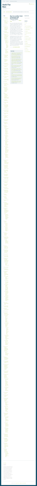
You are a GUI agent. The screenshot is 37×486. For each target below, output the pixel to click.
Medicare (26, 48)
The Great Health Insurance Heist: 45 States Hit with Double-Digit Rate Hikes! (16, 79)
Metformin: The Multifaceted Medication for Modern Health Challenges (6, 408)
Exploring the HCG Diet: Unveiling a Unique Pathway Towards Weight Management (6, 318)
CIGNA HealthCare (27, 29)
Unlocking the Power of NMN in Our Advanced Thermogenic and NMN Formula (7, 216)
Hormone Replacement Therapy (5, 126)
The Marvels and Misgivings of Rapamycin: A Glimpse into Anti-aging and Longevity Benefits (6, 367)
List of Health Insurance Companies (6, 185)
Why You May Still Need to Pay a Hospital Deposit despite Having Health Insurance (15, 57)
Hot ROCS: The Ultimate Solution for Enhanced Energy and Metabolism (6, 162)
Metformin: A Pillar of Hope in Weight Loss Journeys (6, 403)
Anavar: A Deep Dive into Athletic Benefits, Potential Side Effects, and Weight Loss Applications (6, 36)
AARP (26, 22)
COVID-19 (26, 31)
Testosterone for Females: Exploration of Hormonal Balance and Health (7, 330)
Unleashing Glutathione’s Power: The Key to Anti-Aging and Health (6, 440)
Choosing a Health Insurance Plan (6, 74)
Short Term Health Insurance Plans (6, 303)
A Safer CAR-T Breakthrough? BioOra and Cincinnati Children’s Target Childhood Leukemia (16, 60)
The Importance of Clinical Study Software (6, 362)
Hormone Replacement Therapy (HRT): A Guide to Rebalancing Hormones (6, 143)
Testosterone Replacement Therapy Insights (6, 313)
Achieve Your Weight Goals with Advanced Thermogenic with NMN (6, 28)
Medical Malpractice (27, 46)
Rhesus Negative (6, 267)
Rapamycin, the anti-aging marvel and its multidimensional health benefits (6, 260)
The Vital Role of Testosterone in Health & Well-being (7, 353)
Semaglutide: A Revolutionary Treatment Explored (6, 282)
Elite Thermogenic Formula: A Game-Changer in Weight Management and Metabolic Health (6, 95)
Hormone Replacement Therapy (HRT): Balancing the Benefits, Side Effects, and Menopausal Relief (6, 149)
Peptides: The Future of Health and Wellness (6, 238)
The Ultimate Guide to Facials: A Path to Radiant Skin (6, 389)
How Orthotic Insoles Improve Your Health (6, 175)
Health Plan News (6, 5)
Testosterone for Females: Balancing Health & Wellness (7, 325)
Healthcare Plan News (28, 39)
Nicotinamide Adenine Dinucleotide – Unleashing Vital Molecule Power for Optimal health (6, 210)
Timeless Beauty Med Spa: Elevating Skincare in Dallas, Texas (6, 376)
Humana (26, 41)
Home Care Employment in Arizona (6, 123)
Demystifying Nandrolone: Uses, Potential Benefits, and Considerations (6, 419)
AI (25, 24)
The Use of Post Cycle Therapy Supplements (6, 372)
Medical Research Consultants (5, 197)
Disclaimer (5, 81)
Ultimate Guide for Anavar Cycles (6, 396)
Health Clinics (27, 36)
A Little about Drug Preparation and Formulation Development (6, 22)
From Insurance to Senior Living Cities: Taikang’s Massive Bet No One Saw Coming (16, 69)
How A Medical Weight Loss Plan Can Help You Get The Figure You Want (6, 167)
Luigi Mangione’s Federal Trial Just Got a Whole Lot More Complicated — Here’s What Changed (16, 54)
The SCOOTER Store (27, 51)
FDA (25, 34)
